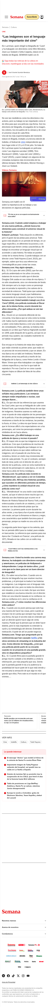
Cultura (14, 27)
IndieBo (14, 742)
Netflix (34, 638)
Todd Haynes (35, 742)
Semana (5, 27)
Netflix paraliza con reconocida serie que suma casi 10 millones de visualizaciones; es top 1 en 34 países (18, 721)
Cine (5, 742)
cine (23, 142)
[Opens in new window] (8, 975)
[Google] (3, 975)
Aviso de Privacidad (11, 982)
